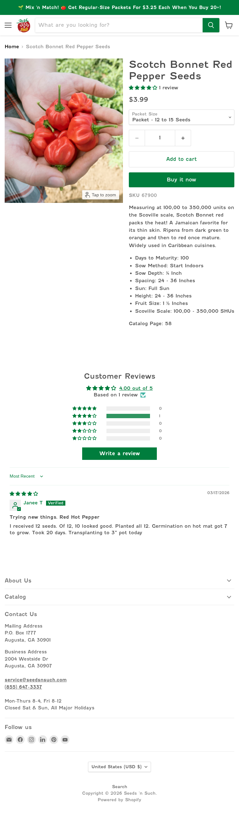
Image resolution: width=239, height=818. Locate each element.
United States (116, 766)
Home (12, 46)
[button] (144, 88)
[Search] (211, 25)
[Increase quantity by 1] (183, 138)
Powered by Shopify (119, 799)
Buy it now (181, 180)
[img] (24, 494)
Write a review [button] (119, 453)
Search (119, 786)
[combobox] (119, 25)
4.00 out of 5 (136, 388)
